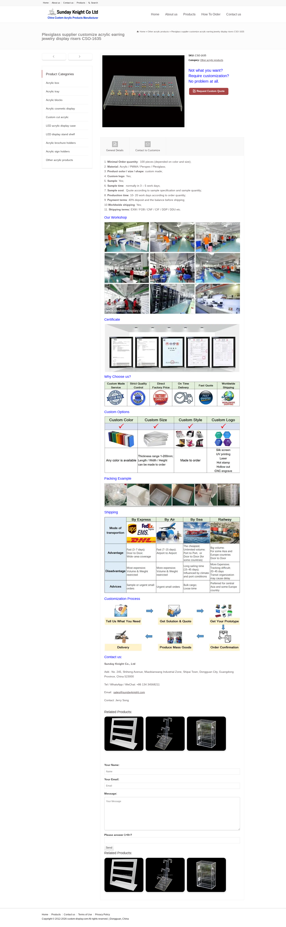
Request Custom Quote (211, 91)
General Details (115, 150)
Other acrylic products (211, 60)
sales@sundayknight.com (129, 692)
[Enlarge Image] (143, 55)
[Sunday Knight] (73, 14)
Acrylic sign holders (58, 151)
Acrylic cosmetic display (60, 108)
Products (81, 3)
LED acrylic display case (61, 125)
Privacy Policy (102, 914)
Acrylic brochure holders (61, 142)
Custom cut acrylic (57, 117)
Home (46, 3)
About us (56, 3)
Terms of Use (85, 914)
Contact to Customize (147, 150)
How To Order (210, 14)
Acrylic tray (52, 91)
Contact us (68, 3)
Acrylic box (52, 82)
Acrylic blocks (54, 100)
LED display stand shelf (60, 134)
